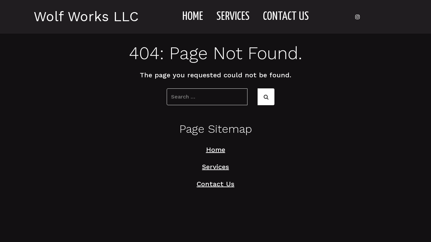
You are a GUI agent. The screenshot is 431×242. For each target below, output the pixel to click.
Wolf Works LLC (86, 17)
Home (192, 16)
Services (233, 16)
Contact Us (286, 16)
